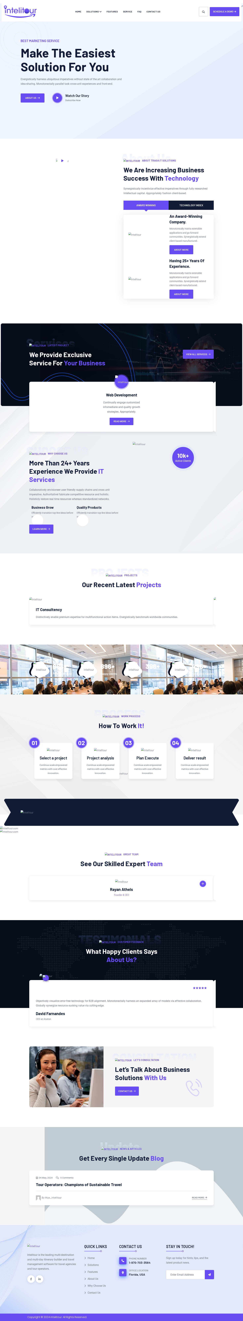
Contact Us (153, 11)
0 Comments (66, 1177)
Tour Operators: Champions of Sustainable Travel (79, 1184)
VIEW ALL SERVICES (196, 354)
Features (112, 11)
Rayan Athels (121, 889)
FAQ (139, 11)
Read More (120, 421)
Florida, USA (137, 1274)
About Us (30, 98)
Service (127, 11)
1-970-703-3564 (139, 1262)
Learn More (40, 529)
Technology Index (191, 205)
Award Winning (146, 205)
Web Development (121, 394)
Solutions (92, 11)
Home (78, 11)
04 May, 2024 (46, 1177)
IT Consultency (49, 609)
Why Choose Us (97, 1285)
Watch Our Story (77, 96)
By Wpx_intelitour (51, 1197)
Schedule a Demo (223, 11)
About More (181, 249)
